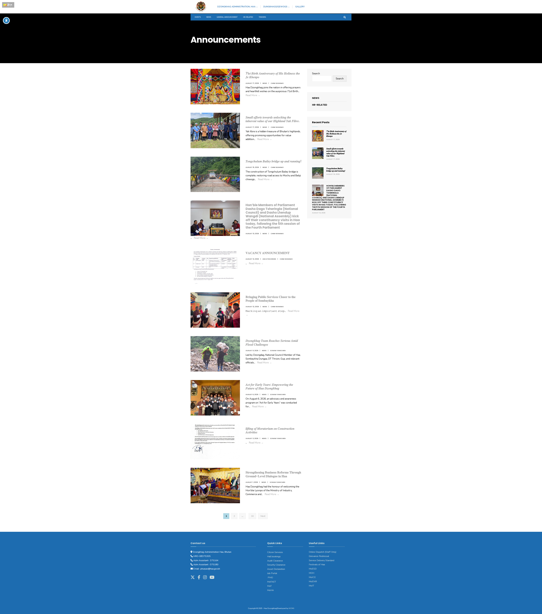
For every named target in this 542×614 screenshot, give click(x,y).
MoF (269, 586)
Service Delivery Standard (321, 560)
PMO (270, 577)
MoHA (270, 590)
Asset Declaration (276, 569)
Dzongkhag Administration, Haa (236, 6)
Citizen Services (275, 552)
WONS (291, 608)
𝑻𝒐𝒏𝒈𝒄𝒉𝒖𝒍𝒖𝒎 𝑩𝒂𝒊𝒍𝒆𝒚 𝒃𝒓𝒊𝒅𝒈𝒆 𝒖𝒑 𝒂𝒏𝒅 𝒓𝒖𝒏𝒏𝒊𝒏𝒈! (273, 161)
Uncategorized (269, 259)
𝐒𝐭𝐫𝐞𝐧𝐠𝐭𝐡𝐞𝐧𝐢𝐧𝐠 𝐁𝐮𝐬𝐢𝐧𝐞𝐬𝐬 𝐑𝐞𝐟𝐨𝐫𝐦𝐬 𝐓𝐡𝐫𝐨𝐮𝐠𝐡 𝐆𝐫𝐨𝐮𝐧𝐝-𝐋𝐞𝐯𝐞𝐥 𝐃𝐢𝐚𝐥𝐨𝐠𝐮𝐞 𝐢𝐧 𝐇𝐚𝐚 (273, 474)
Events (198, 17)
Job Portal (272, 573)
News (208, 17)
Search (316, 73)
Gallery (300, 6)
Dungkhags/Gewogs (275, 6)
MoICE (312, 577)
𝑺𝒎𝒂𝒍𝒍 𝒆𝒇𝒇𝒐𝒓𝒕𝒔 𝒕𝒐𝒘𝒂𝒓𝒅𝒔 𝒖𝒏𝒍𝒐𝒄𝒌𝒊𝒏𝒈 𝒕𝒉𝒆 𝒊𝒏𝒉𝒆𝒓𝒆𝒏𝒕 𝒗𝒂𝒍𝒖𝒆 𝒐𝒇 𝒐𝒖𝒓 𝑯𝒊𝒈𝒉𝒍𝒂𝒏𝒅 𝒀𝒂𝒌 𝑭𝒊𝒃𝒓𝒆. (273, 119)
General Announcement (227, 17)
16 (252, 516)
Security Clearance (276, 564)
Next (262, 516)
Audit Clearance (275, 560)
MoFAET (271, 581)
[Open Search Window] (344, 17)
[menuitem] (238, 6)
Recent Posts (320, 122)
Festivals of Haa (317, 564)
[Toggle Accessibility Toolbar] (6, 20)
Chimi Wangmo (277, 83)
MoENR (313, 581)
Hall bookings (274, 556)
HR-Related (248, 17)
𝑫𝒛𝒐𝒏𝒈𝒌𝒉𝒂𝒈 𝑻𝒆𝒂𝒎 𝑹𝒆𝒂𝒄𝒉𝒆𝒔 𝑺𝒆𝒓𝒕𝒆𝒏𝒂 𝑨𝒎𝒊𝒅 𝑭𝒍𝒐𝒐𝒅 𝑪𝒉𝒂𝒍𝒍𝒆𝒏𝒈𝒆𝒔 (272, 343)
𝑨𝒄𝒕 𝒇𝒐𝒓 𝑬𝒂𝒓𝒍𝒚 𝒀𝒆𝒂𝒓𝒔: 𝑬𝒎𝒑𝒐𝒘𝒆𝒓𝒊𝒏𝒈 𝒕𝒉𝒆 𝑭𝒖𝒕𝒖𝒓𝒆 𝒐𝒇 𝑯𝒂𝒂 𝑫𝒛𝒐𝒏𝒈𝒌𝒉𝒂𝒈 (269, 386)
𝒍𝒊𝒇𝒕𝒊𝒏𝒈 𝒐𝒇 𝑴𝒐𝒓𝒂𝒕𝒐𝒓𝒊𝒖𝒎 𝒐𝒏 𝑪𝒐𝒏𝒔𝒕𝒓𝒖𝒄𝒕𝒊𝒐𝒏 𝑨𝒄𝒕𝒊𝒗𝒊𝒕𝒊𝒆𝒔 (270, 430)
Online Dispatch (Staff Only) (322, 552)
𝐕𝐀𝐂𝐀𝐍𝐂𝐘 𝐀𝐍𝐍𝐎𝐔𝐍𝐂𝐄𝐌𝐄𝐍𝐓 (268, 253)
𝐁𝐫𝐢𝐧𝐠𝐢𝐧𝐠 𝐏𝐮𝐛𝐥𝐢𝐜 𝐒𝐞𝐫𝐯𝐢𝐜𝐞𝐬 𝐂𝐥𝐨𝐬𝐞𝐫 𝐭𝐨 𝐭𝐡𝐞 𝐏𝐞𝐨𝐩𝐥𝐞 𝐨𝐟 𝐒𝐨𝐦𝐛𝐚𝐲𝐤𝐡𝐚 (271, 299)
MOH (311, 573)
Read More (253, 95)
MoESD (313, 568)
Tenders (262, 17)
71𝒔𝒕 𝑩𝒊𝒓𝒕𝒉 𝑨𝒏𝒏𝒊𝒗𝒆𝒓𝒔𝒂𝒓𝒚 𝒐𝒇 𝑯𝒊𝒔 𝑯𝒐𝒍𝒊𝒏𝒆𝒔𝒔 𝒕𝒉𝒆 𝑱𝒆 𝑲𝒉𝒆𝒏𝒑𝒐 (273, 75)
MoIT (311, 585)
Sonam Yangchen (278, 350)
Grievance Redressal (319, 556)
